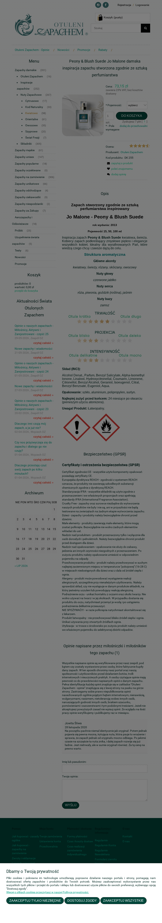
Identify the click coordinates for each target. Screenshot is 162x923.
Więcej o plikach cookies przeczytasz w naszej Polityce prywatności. (47, 892)
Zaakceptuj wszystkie (123, 900)
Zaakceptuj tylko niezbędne (35, 900)
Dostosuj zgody (82, 900)
